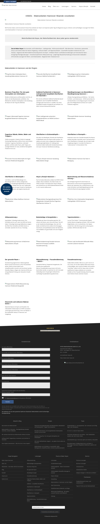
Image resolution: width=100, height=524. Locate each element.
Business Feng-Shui (32, 466)
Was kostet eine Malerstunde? (9, 425)
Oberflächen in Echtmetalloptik (34, 490)
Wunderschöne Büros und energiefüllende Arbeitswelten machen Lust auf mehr (49, 431)
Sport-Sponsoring (55, 485)
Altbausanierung (31, 460)
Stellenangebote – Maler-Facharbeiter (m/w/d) (60, 467)
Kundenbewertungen (56, 463)
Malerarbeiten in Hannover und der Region (61, 482)
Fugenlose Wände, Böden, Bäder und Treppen (36, 479)
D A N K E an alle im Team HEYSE (75, 430)
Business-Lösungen (81, 463)
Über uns (4, 463)
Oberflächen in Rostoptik (33, 493)
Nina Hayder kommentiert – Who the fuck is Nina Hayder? (16, 443)
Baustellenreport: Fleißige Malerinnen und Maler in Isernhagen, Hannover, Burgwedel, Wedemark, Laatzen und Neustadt (81, 445)
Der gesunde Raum (31, 469)
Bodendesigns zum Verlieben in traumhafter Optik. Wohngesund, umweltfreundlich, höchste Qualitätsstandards (49, 447)
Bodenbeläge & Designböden (34, 463)
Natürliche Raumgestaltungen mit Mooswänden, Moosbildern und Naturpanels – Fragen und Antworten (50, 426)
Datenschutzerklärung (12, 398)
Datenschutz (5, 479)
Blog (3, 469)
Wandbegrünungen (32, 472)
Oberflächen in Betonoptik (33, 486)
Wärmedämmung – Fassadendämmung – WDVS (37, 500)
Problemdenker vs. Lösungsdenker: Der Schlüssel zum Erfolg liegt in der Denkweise (82, 426)
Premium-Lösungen (81, 460)
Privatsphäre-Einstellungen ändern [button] (50, 511)
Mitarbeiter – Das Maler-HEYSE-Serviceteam (12, 466)
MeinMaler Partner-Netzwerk (13, 487)
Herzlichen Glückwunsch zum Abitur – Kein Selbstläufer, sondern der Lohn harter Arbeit (81, 435)
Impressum (4, 476)
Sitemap (53, 496)
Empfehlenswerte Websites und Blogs (60, 488)
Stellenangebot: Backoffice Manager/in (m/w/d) (60, 472)
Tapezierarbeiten (31, 496)
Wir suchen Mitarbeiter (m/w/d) (6, 189)
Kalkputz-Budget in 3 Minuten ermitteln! (86, 472)
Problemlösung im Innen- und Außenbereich (83, 482)
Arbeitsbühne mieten (81, 469)
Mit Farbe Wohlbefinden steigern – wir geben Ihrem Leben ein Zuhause (50, 442)
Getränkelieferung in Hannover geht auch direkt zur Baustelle (82, 439)
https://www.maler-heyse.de (67, 358)
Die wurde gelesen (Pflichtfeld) (18, 398)
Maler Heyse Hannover (7, 460)
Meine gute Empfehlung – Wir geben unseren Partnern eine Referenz (60, 492)
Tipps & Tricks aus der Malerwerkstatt (85, 486)
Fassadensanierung (32, 476)
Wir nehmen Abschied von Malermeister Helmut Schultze (16, 434)
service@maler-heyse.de (66, 355)
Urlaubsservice (80, 466)
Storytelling (54, 479)
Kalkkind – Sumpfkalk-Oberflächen (35, 483)
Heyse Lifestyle (54, 476)
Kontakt (4, 472)
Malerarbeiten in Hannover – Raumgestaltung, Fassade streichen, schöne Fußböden (15, 430)
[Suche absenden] (67, 507)
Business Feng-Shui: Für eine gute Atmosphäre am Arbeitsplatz (47, 436)
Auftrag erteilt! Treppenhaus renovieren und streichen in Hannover (16, 439)
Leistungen (54, 460)
